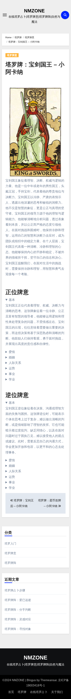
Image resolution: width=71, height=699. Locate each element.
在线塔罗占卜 (39, 692)
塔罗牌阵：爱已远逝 (18, 600)
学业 (12, 379)
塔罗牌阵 (10, 562)
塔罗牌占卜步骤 (15, 590)
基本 (12, 300)
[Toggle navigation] (5, 15)
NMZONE (34, 10)
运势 (12, 368)
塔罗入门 (10, 543)
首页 (11, 692)
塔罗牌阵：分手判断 (18, 609)
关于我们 (57, 692)
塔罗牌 (22, 692)
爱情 (12, 352)
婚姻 (12, 357)
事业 (12, 374)
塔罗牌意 (12, 55)
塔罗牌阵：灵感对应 (18, 619)
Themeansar (48, 680)
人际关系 (15, 363)
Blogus (31, 680)
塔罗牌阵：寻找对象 (18, 629)
